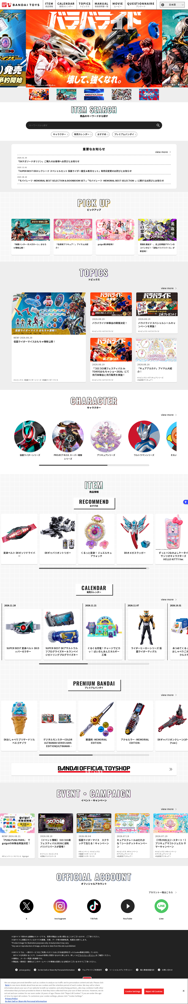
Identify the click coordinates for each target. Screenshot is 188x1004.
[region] (94, 991)
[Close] (184, 991)
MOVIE (117, 5)
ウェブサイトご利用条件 (92, 969)
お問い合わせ (167, 969)
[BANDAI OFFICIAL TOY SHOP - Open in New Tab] (94, 769)
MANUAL (101, 5)
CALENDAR (66, 5)
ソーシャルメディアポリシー (121, 969)
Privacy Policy (11, 998)
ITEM (49, 5)
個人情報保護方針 (147, 969)
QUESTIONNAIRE (141, 5)
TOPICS (85, 5)
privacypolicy (24, 969)
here (7, 985)
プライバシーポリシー (87, 955)
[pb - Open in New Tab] (94, 48)
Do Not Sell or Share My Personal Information (56, 969)
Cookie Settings (132, 991)
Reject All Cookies (154, 991)
